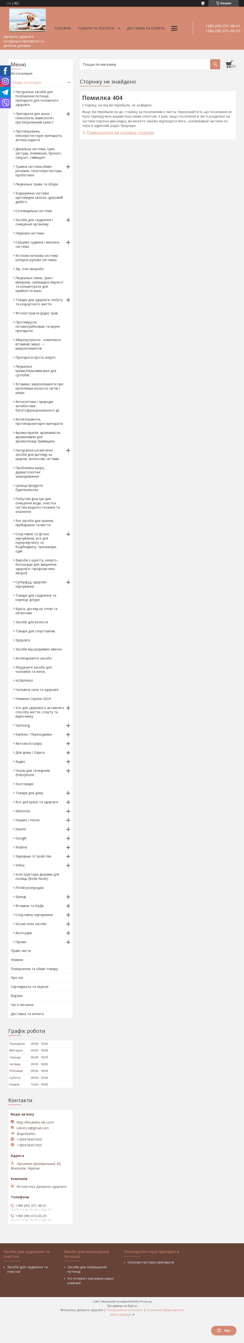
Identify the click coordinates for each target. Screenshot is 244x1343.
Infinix (20, 865)
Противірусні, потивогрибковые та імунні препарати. (37, 326)
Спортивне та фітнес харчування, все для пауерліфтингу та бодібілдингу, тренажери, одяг (36, 542)
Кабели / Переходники (33, 734)
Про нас (17, 977)
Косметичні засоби (30, 924)
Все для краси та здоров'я (36, 802)
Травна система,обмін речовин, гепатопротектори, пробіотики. (38, 170)
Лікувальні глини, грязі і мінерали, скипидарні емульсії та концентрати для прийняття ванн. (39, 284)
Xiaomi (20, 829)
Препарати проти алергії (35, 357)
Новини (17, 959)
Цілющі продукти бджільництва (29, 487)
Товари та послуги (96, 28)
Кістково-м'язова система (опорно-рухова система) (36, 257)
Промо (20, 942)
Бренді (20, 896)
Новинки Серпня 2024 (33, 698)
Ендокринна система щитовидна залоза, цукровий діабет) (39, 197)
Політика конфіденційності (165, 1310)
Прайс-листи (21, 950)
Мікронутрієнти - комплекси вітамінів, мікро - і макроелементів (38, 344)
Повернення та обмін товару (34, 968)
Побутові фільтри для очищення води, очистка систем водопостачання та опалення (37, 505)
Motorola (22, 811)
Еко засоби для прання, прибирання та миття (34, 522)
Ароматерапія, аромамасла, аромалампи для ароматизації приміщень (38, 436)
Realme (21, 847)
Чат (227, 1330)
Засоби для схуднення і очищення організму (34, 222)
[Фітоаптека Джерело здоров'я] (27, 19)
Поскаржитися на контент (124, 1310)
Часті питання (22, 1004)
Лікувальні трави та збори (36, 184)
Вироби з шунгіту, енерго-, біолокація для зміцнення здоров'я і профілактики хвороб (37, 566)
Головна (63, 28)
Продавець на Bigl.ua (122, 1306)
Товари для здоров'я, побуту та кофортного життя (39, 301)
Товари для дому (29, 793)
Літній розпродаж (29, 887)
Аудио (20, 761)
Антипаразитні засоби (33, 658)
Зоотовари (24, 784)
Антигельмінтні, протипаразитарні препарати (39, 421)
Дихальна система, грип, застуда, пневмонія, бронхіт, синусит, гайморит (38, 153)
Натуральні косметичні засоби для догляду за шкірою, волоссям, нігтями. (37, 454)
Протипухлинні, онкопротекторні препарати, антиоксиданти (38, 135)
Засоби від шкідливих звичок (38, 649)
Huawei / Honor (27, 820)
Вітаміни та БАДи (29, 905)
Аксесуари (23, 933)
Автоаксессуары (28, 743)
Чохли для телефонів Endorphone (32, 772)
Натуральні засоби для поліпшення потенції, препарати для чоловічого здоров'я (37, 98)
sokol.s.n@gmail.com (32, 1128)
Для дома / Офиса (30, 752)
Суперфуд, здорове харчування (31, 584)
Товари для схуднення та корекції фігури (35, 597)
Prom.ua (146, 1301)
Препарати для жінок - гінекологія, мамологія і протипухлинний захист (34, 117)
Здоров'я (22, 640)
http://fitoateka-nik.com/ (35, 1122)
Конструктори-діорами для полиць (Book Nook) (37, 876)
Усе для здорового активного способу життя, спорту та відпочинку (39, 712)
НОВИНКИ (24, 680)
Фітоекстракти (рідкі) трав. (37, 313)
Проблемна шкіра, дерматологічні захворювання (30, 472)
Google (21, 838)
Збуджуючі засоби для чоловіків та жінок (33, 669)
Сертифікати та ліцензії (30, 986)
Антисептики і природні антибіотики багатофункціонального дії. (37, 405)
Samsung (22, 725)
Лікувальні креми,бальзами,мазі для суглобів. (35, 370)
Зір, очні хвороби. (29, 269)
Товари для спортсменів (35, 631)
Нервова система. (30, 233)
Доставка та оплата (146, 28)
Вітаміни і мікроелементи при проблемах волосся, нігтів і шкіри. (39, 388)
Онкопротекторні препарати (150, 1262)
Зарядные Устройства (33, 856)
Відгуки (16, 995)
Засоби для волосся (31, 622)
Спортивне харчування (34, 914)
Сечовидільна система (33, 210)
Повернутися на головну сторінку (120, 132)
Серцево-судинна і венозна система (37, 244)
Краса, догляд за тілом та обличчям (36, 610)
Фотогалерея (21, 73)
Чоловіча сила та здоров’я (36, 689)
